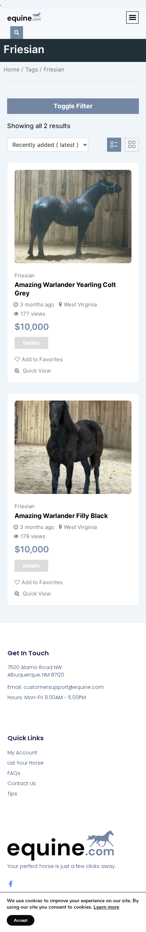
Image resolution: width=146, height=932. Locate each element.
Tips (12, 793)
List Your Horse (25, 762)
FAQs (13, 773)
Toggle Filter (73, 106)
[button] (132, 17)
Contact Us (21, 783)
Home (11, 69)
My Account (22, 752)
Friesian (25, 275)
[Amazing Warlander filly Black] (73, 447)
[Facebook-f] (10, 884)
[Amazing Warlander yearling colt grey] (73, 216)
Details (31, 343)
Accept (20, 920)
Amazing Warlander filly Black (61, 515)
